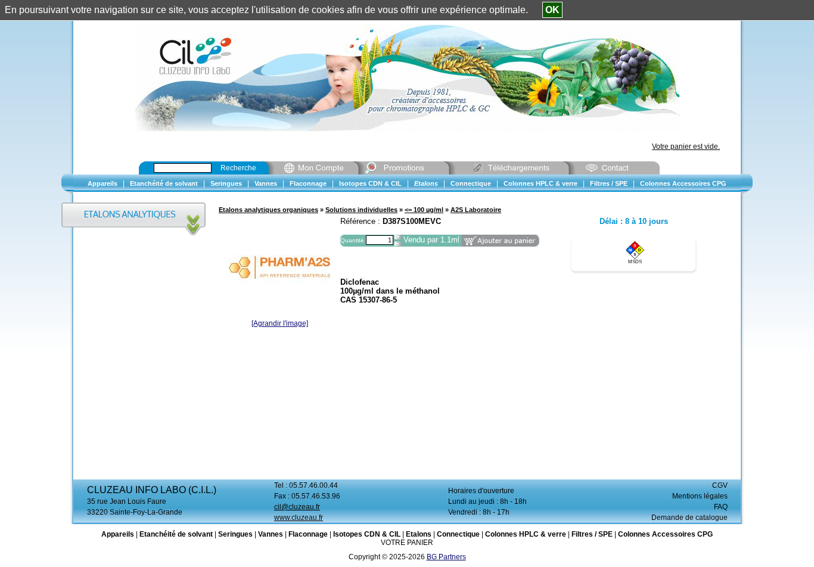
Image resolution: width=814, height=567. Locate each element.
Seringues (235, 534)
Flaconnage (308, 534)
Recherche (238, 168)
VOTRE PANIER (407, 542)
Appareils (117, 534)
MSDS (635, 261)
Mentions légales (700, 496)
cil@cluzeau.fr (297, 507)
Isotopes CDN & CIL (366, 534)
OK (552, 10)
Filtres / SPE (592, 534)
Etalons (418, 534)
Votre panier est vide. (686, 146)
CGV (720, 485)
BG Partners (446, 557)
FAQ (721, 507)
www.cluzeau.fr (298, 517)
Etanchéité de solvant (176, 534)
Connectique (458, 534)
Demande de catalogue (689, 517)
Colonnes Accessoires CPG (665, 534)
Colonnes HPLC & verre (525, 534)
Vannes (270, 534)
